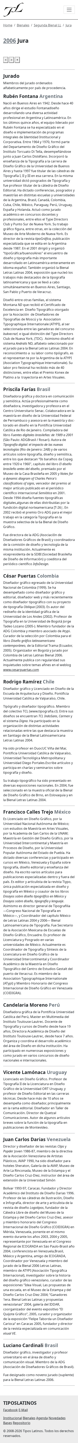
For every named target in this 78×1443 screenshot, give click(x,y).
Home (7, 25)
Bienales (23, 25)
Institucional (12, 1418)
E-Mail (23, 1410)
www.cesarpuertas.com (21, 669)
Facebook (10, 1410)
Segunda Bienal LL (47, 25)
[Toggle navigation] (69, 10)
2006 (9, 40)
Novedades (57, 1418)
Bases (7, 1423)
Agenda (42, 1418)
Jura (69, 25)
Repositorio (21, 1423)
